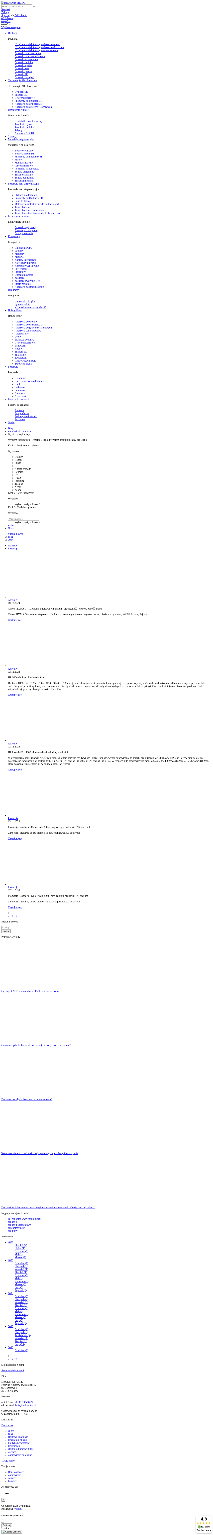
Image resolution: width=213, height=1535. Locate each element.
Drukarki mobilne (24, 62)
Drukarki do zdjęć (24, 77)
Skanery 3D (21, 94)
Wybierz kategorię (10, 27)
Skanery (12, 136)
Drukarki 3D (21, 74)
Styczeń (21, 1290)
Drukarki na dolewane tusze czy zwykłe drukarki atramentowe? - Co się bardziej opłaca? (48, 1207)
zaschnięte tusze (16, 1227)
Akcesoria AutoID (24, 133)
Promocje (13, 548)
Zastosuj (7, 1525)
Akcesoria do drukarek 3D (29, 103)
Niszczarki (20, 396)
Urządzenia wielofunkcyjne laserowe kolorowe (39, 47)
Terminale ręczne (24, 124)
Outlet (11, 422)
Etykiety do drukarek (26, 195)
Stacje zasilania (23, 283)
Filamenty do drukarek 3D (28, 100)
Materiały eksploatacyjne (21, 139)
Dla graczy (13, 289)
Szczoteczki (21, 357)
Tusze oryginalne (24, 174)
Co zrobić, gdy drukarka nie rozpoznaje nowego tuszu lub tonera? (36, 1045)
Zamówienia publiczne (20, 1455)
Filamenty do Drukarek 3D (29, 156)
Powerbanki (21, 268)
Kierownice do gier (25, 301)
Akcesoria (20, 393)
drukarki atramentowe (19, 1224)
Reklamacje (14, 1445)
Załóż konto (20, 15)
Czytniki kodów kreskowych (30, 121)
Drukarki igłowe (23, 71)
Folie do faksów (23, 201)
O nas (11, 1430)
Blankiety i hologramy (26, 230)
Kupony (12, 1481)
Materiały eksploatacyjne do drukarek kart (37, 204)
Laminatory (21, 390)
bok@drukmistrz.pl (25, 1405)
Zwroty (12, 1452)
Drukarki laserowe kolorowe (30, 56)
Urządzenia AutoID (18, 109)
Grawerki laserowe (25, 97)
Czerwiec (21, 1251)
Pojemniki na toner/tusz (27, 168)
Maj (18, 1254)
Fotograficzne (22, 413)
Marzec (20, 1257)
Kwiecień (21, 1281)
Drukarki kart (22, 68)
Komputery (14, 236)
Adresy (12, 1478)
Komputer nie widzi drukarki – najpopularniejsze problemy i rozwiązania (39, 1153)
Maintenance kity (24, 162)
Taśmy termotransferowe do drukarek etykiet (38, 213)
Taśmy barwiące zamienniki (29, 210)
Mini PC (19, 256)
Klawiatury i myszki (25, 262)
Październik (23, 1335)
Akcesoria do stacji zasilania (29, 286)
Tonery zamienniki (24, 177)
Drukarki (12, 33)
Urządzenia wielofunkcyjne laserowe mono (37, 44)
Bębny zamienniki (24, 153)
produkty (12, 1230)
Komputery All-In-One (27, 265)
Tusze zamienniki (24, 180)
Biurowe (19, 410)
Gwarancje (20, 378)
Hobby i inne (15, 310)
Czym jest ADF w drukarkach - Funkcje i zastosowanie (30, 991)
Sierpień (21, 1245)
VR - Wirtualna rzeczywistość (30, 307)
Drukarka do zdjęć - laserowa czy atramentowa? (26, 1099)
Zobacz (12, 525)
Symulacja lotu (22, 304)
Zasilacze (19, 277)
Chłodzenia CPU (24, 247)
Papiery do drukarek (18, 399)
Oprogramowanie (24, 233)
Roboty (18, 348)
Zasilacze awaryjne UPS (27, 280)
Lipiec (20, 1248)
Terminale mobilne (24, 127)
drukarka (12, 1221)
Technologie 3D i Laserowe (22, 80)
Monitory (19, 253)
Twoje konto (8, 1460)
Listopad (21, 1266)
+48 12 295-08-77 (23, 1402)
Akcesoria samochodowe (28, 330)
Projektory (20, 271)
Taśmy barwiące (23, 207)
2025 (10, 1260)
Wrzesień (21, 1269)
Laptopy (19, 250)
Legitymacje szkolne (19, 216)
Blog (10, 1433)
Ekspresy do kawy (24, 339)
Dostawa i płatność (18, 1436)
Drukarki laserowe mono (28, 53)
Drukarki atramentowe (26, 59)
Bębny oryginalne (24, 150)
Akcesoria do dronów (26, 321)
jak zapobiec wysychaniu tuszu (24, 1218)
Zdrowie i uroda (23, 363)
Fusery (18, 159)
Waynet (17, 1508)
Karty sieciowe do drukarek (29, 381)
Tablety (18, 130)
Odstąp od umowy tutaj (20, 1448)
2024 (10, 1293)
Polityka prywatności (19, 1442)
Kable (18, 384)
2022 (10, 1347)
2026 (10, 1242)
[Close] (2, 1522)
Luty (19, 1287)
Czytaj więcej (15, 620)
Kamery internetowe (25, 259)
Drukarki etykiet (23, 65)
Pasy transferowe (24, 165)
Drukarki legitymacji (25, 227)
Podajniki (20, 387)
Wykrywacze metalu (25, 360)
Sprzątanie (20, 354)
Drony (18, 336)
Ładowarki (20, 345)
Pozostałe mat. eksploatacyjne (23, 183)
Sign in (5, 15)
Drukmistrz (7, 1425)
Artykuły (12, 545)
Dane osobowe (16, 1472)
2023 (10, 1326)
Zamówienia (14, 1475)
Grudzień (21, 1263)
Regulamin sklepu (17, 1439)
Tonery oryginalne (24, 171)
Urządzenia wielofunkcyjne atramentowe (36, 50)
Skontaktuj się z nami (12, 1370)
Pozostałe (13, 366)
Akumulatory (22, 333)
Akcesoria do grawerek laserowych (33, 106)
